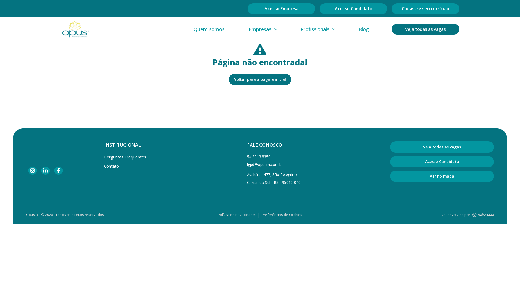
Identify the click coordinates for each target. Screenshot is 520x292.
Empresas (260, 29)
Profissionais (315, 29)
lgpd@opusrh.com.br (265, 164)
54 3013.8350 (259, 156)
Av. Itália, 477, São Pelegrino (272, 174)
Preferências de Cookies (282, 214)
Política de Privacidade (236, 214)
